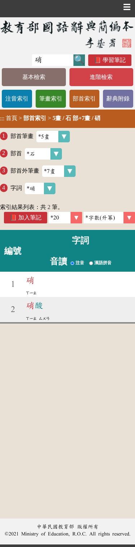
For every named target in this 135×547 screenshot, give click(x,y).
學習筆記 (114, 60)
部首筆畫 (21, 136)
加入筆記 (29, 217)
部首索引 (84, 98)
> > (50, 118)
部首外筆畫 (24, 170)
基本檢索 (33, 77)
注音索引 (16, 98)
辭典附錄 (118, 98)
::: (2, 119)
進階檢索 (101, 77)
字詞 (16, 187)
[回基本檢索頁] (67, 34)
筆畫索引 (50, 98)
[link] (109, 217)
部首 (16, 153)
